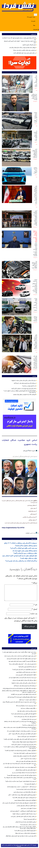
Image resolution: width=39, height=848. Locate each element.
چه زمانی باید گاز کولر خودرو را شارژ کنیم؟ (35, 81)
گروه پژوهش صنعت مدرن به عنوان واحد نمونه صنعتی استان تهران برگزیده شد (35, 218)
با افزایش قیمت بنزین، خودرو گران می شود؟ (35, 135)
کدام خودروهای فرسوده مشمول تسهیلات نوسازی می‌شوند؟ (34, 153)
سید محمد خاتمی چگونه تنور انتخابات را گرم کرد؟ (23, 548)
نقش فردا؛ (30, 500)
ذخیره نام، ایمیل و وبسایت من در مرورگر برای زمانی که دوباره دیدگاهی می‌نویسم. (21, 619)
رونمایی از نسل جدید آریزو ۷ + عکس (35, 170)
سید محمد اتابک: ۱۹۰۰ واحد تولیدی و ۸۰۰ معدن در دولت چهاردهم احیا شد (35, 243)
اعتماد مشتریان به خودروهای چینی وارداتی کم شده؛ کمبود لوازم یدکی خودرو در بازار (34, 286)
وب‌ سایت (33, 613)
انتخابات (27, 533)
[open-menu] (35, 15)
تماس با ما (33, 21)
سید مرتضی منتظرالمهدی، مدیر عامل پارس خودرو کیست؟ (34, 96)
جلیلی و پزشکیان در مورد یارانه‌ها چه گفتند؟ (25, 553)
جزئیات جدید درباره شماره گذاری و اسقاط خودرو (35, 117)
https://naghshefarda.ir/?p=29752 (13, 528)
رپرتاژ (34, 25)
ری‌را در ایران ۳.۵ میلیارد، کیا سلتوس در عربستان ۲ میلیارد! (35, 304)
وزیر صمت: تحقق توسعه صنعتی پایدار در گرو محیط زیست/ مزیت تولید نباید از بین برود (35, 194)
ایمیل (34, 609)
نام (35, 604)
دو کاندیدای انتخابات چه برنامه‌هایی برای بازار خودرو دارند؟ (21, 561)
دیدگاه (34, 583)
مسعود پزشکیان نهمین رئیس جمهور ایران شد (24, 550)
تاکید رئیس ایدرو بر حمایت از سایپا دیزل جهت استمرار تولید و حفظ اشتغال (35, 341)
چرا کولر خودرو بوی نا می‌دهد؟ (35, 319)
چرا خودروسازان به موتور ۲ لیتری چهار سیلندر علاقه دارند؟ (34, 265)
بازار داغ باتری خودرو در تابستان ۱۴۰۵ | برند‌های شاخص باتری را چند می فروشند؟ (35, 362)
